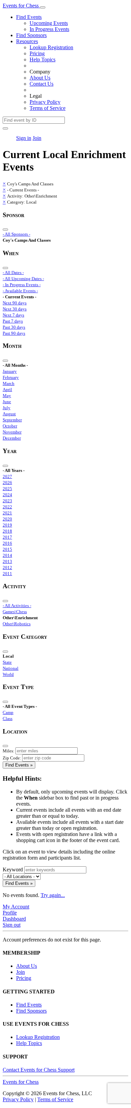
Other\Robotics (17, 623)
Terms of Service (48, 108)
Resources (27, 41)
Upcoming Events (49, 23)
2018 (7, 531)
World (8, 674)
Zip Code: (12, 757)
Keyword (13, 869)
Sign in (23, 138)
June (7, 401)
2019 (7, 525)
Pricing (37, 53)
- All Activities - (17, 605)
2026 (7, 482)
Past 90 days (14, 333)
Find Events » (19, 765)
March (8, 383)
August (9, 413)
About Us (40, 78)
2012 (7, 567)
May (7, 395)
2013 (7, 561)
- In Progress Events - (22, 284)
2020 (7, 518)
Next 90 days (15, 302)
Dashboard (14, 919)
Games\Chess (15, 611)
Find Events (29, 17)
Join (37, 138)
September (12, 419)
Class (7, 718)
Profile (10, 913)
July (6, 407)
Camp (8, 712)
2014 (7, 555)
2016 (7, 543)
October (10, 425)
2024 (7, 494)
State (7, 662)
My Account (16, 906)
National (10, 668)
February (11, 377)
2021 (7, 512)
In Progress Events (49, 29)
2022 (7, 506)
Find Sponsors (31, 35)
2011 (7, 573)
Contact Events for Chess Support (39, 1070)
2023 (7, 500)
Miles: (8, 750)
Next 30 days (15, 308)
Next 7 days (13, 315)
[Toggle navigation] (42, 7)
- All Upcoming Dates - (23, 278)
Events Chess (21, 1082)
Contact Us (41, 84)
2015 (7, 549)
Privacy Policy (45, 102)
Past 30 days (14, 327)
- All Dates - (13, 272)
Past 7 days (13, 321)
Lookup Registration (51, 47)
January (10, 371)
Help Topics (42, 59)
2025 (7, 488)
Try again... (53, 895)
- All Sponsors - (16, 234)
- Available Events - (20, 290)
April (7, 389)
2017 (7, 537)
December (12, 438)
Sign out (11, 925)
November (12, 432)
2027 (7, 476)
